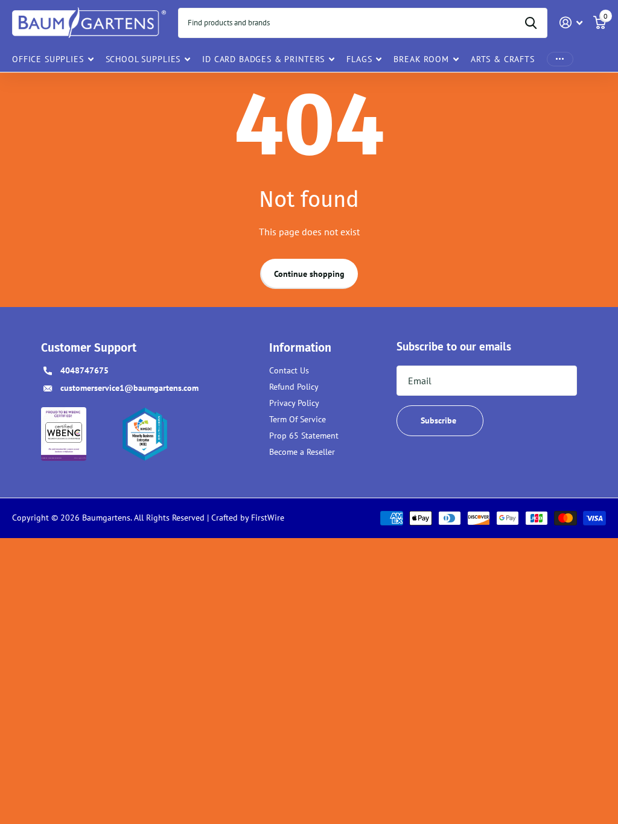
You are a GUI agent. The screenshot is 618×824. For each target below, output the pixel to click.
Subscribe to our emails (454, 346)
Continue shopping (309, 273)
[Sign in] (571, 22)
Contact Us (289, 370)
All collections (53, 58)
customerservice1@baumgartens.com (129, 387)
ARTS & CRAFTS (503, 59)
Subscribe (440, 420)
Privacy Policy (294, 403)
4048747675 (84, 370)
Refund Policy (294, 386)
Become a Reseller (302, 451)
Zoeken (530, 23)
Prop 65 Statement (304, 435)
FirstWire (266, 517)
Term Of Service (297, 419)
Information (300, 348)
